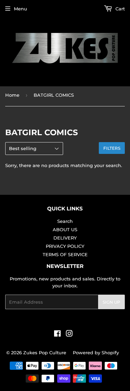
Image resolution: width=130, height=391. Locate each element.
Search (65, 221)
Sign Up (111, 302)
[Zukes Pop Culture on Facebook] (57, 334)
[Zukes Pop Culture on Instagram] (69, 334)
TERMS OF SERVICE (65, 254)
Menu (20, 8)
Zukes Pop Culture (44, 352)
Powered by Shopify (96, 352)
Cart (119, 8)
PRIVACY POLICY (65, 246)
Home (12, 95)
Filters (111, 148)
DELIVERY (65, 238)
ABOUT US (65, 229)
